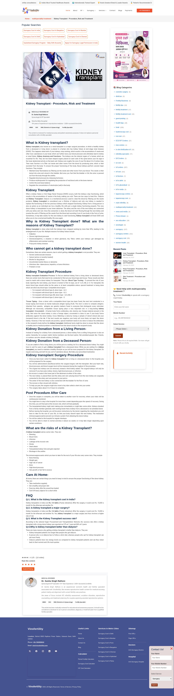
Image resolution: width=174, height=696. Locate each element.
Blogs (120, 10)
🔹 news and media (121, 211)
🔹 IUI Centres (120, 158)
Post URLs (131, 633)
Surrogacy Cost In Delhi (105, 633)
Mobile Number (119, 313)
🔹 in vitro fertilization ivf (123, 149)
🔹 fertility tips (120, 105)
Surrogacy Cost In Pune (105, 643)
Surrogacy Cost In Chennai (106, 652)
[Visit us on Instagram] (43, 651)
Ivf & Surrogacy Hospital (136, 662)
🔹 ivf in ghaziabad (121, 185)
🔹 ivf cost (119, 172)
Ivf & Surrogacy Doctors (136, 650)
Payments (128, 10)
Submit (118, 336)
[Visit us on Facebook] (36, 651)
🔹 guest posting (120, 118)
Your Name (117, 302)
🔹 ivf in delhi (119, 180)
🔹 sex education (121, 220)
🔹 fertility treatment (122, 109)
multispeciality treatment (41, 19)
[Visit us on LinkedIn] (49, 651)
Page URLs (132, 638)
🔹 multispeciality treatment (125, 207)
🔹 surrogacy (120, 229)
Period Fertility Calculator (86, 659)
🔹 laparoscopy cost (122, 198)
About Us (81, 638)
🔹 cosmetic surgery (122, 92)
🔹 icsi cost (119, 136)
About (75, 10)
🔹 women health (121, 242)
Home (68, 10)
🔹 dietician (119, 96)
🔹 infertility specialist (122, 154)
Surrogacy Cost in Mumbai (77, 30)
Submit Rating (28, 569)
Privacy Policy (76, 687)
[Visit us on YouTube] (56, 651)
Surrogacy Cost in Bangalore (54, 30)
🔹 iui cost (118, 163)
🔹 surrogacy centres (123, 234)
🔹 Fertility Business (122, 101)
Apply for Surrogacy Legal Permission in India (81, 43)
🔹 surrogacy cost (121, 238)
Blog (79, 647)
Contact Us (81, 643)
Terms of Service (65, 687)
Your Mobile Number (159, 664)
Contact (112, 10)
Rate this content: (28, 561)
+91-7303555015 (38, 642)
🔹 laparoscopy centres (123, 194)
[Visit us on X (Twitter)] (30, 651)
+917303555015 (144, 10)
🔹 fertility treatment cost (123, 114)
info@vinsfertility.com (40, 645)
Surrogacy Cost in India (32, 30)
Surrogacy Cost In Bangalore (107, 647)
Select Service (118, 324)
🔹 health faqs (120, 123)
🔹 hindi (118, 127)
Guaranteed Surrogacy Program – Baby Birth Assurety (42, 43)
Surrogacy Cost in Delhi (32, 37)
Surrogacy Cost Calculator (86, 663)
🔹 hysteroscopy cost (122, 132)
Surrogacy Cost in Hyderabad (54, 37)
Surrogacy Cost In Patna (106, 661)
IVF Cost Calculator (84, 668)
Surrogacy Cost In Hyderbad (107, 656)
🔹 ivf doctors (119, 176)
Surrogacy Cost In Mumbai (106, 638)
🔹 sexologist (119, 225)
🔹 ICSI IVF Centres (122, 140)
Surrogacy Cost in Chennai (77, 37)
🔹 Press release (120, 216)
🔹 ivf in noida (119, 189)
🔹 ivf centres (120, 167)
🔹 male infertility (120, 203)
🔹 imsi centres (120, 145)
